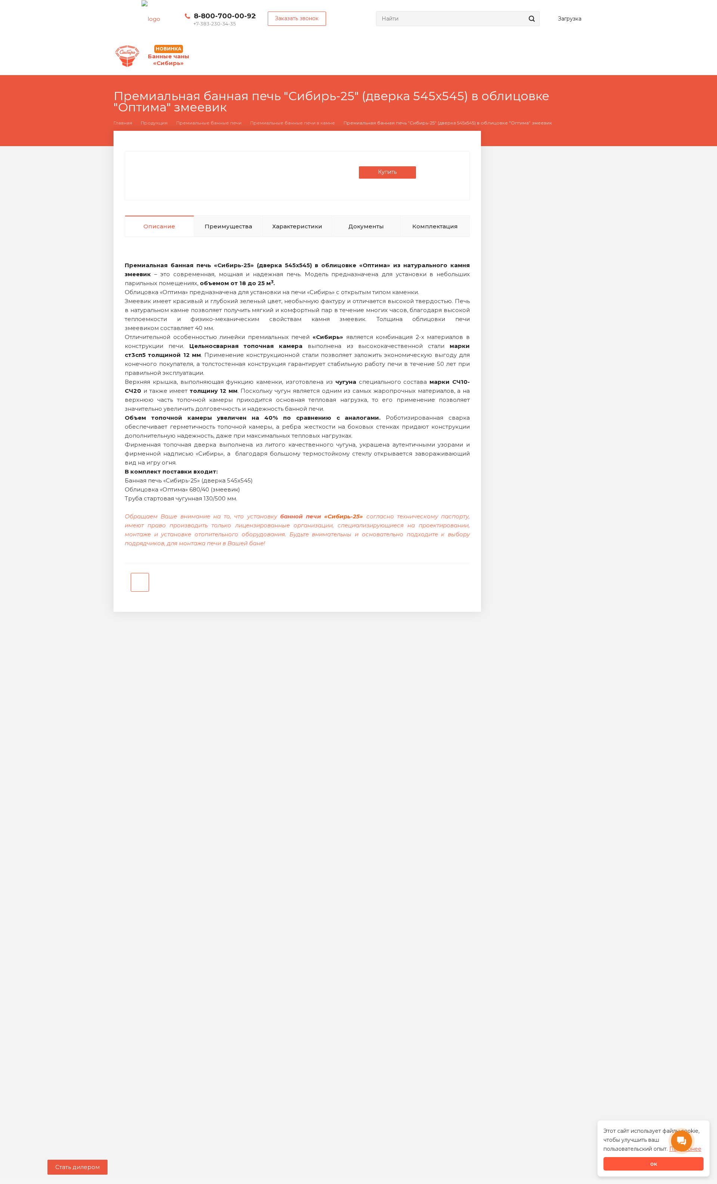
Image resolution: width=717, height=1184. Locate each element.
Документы (366, 226)
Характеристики (297, 226)
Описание (159, 226)
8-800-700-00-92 (225, 16)
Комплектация (435, 226)
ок (653, 1163)
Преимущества (228, 226)
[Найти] (531, 18)
